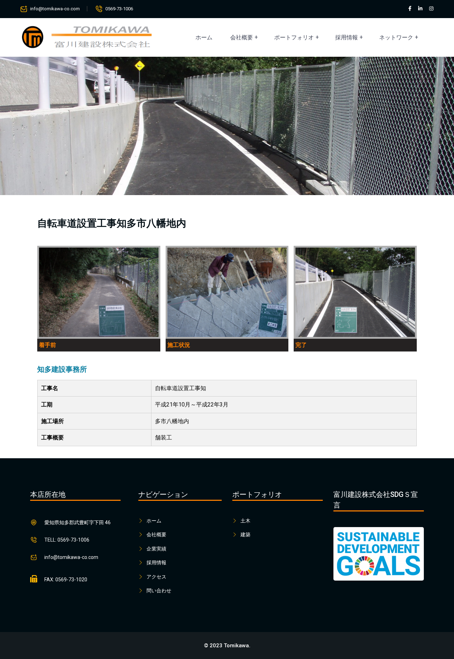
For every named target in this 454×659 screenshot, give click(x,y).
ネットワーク (396, 37)
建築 (245, 534)
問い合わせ (158, 590)
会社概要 (241, 37)
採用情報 (346, 37)
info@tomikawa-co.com (55, 8)
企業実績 (156, 549)
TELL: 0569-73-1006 (66, 540)
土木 (245, 521)
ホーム (203, 37)
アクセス (156, 577)
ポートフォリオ (294, 37)
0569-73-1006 (119, 8)
